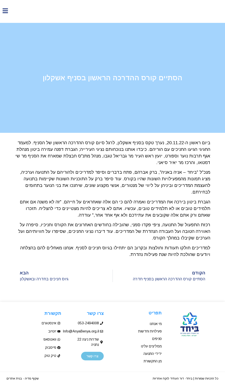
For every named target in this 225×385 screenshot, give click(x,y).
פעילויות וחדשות (150, 331)
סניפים (157, 339)
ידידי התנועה (152, 354)
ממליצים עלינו (151, 346)
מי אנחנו (156, 324)
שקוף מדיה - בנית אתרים (23, 378)
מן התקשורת (153, 361)
